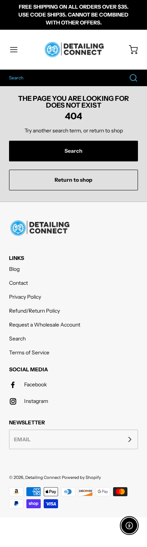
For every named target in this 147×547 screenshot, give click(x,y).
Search (17, 338)
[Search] (129, 78)
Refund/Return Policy (34, 310)
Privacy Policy (25, 296)
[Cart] (129, 49)
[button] (17, 49)
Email (22, 439)
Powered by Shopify (81, 477)
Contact (18, 283)
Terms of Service (29, 352)
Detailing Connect (43, 477)
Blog (14, 269)
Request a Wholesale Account (44, 324)
